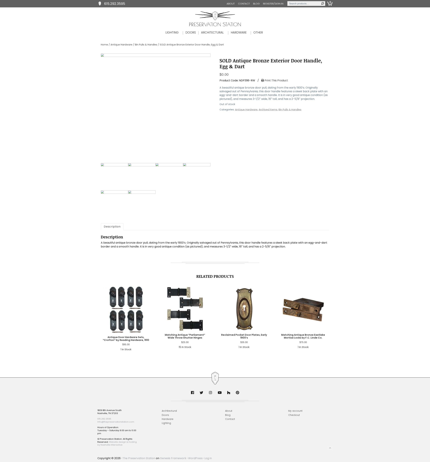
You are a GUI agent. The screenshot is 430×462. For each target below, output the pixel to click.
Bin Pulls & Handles (146, 44)
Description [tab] (112, 226)
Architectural (169, 411)
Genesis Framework (173, 458)
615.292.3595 (114, 3)
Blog (256, 3)
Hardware (167, 419)
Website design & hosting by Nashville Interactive (117, 443)
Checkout (294, 415)
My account (295, 411)
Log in (208, 458)
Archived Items (268, 109)
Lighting (166, 423)
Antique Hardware (121, 44)
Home (104, 44)
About (231, 3)
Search (322, 3)
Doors (165, 415)
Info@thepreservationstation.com (115, 421)
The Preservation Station (138, 458)
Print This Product (276, 80)
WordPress (195, 458)
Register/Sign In (273, 3)
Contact (244, 3)
